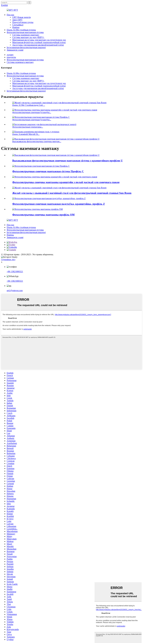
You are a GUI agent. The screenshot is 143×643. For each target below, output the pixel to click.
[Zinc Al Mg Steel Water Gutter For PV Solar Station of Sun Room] (59, 187)
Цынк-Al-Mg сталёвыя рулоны (21, 30)
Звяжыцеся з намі (15, 50)
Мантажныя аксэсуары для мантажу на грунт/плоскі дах (39, 40)
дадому (10, 55)
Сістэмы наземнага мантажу (25, 35)
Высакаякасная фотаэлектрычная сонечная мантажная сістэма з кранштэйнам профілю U (67, 160)
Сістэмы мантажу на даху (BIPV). (28, 37)
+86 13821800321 (15, 271)
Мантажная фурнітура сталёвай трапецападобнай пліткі (39, 42)
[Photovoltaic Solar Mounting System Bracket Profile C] (41, 166)
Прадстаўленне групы (22, 22)
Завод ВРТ (17, 20)
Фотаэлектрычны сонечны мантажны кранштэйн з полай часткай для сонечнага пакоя (65, 182)
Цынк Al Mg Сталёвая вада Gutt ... (28, 105)
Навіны (15, 27)
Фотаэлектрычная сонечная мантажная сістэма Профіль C (48, 171)
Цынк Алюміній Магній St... (26, 134)
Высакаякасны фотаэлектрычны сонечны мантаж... (36, 141)
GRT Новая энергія (21, 17)
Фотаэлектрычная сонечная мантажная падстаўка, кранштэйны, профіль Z (58, 203)
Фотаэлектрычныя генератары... (27, 127)
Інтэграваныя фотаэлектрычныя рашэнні (26, 47)
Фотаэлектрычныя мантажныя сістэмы (25, 32)
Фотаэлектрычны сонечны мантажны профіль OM (43, 214)
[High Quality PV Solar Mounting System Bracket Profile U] (56, 155)
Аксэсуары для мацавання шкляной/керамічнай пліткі (38, 45)
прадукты (11, 57)
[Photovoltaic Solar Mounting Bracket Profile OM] (37, 209)
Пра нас (10, 15)
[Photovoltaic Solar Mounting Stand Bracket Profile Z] (49, 198)
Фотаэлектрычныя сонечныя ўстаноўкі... (31, 112)
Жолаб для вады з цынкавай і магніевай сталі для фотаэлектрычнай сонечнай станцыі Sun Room (71, 193)
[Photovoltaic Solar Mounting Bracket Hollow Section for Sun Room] (54, 177)
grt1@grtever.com (15, 290)
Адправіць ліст (8, 259)
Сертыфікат (17, 25)
